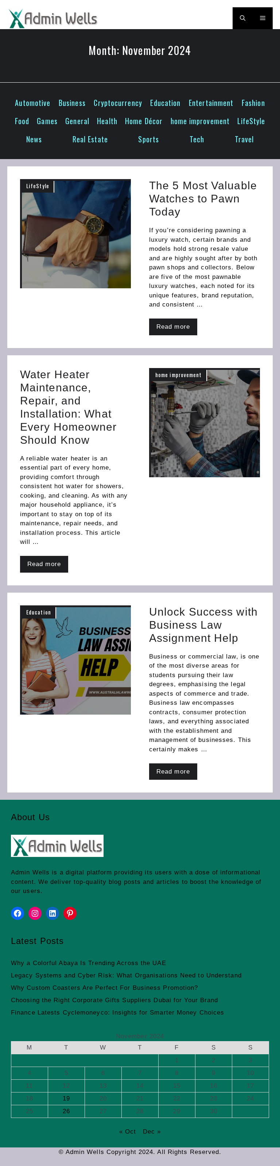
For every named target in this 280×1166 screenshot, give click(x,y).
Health (107, 120)
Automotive (32, 102)
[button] (243, 18)
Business (72, 102)
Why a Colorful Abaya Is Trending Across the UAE (88, 963)
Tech (197, 139)
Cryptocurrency (118, 102)
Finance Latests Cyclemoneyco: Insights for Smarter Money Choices (117, 1012)
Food (22, 120)
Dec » (152, 1131)
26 (66, 1111)
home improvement (200, 120)
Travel (244, 139)
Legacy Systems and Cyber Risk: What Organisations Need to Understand (126, 975)
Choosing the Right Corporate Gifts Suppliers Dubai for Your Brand (114, 1000)
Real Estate (90, 139)
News (34, 139)
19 (66, 1098)
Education (165, 102)
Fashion (253, 102)
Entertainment (211, 102)
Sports (148, 139)
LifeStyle (251, 120)
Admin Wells (30, 872)
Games (47, 120)
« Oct (127, 1131)
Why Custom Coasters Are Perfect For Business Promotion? (104, 987)
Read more (173, 326)
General (77, 120)
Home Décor (144, 120)
